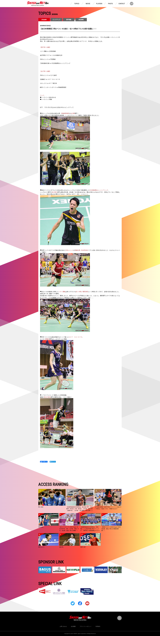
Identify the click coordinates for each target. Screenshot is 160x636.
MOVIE (88, 4)
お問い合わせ (63, 626)
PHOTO (110, 4)
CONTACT (121, 4)
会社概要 (73, 626)
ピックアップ (56, 19)
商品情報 (81, 19)
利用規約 (98, 626)
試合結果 (44, 19)
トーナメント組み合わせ (48, 97)
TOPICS (76, 4)
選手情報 (68, 19)
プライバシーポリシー (85, 626)
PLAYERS (99, 4)
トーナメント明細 (46, 99)
